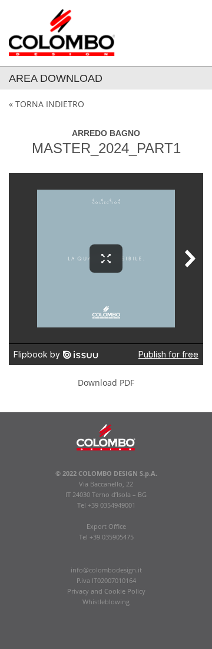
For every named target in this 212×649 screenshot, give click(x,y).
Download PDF (106, 382)
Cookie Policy (124, 591)
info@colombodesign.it (106, 569)
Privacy (78, 591)
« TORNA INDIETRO (46, 104)
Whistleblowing (106, 601)
